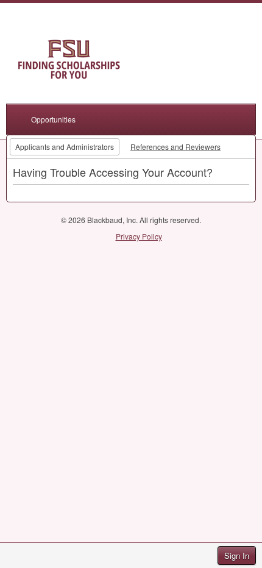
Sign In (236, 555)
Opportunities (53, 119)
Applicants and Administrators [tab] (64, 146)
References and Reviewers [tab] (175, 146)
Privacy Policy (139, 236)
